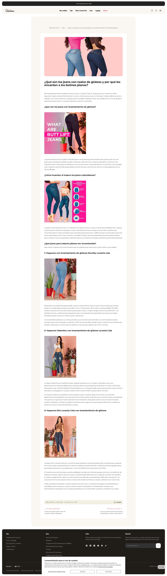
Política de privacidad (105, 567)
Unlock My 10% (42, 310)
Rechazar (108, 571)
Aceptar (82, 571)
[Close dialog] (163, 3)
